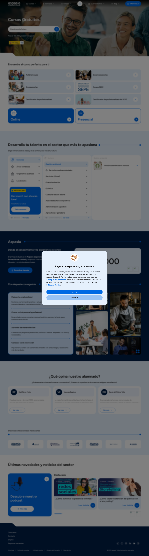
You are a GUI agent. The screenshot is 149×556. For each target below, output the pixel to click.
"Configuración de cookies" (56, 280)
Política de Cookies (53, 285)
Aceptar (75, 292)
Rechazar (74, 298)
